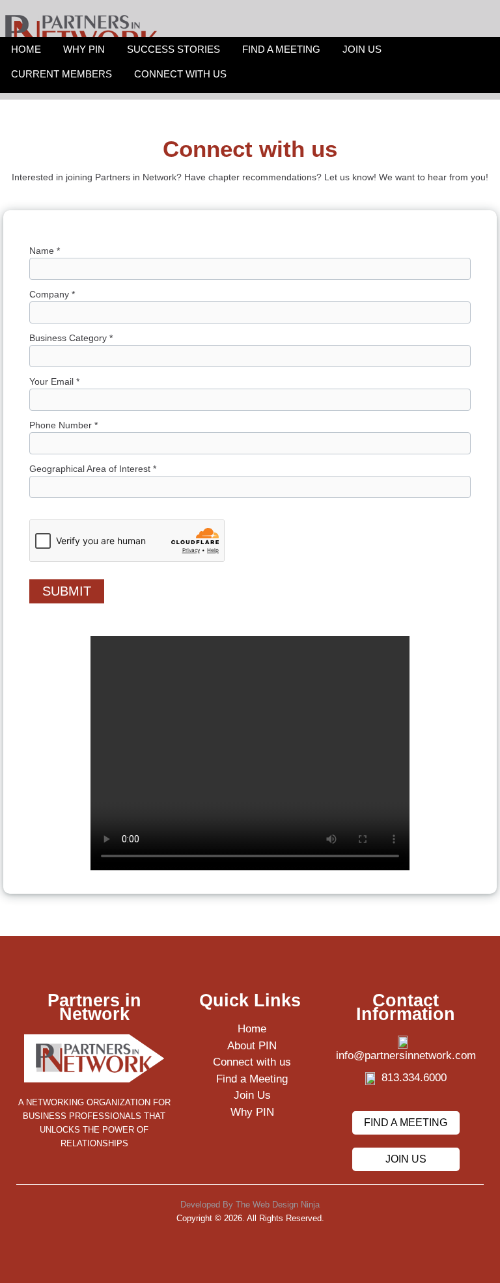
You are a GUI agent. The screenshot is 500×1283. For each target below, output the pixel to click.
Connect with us (180, 73)
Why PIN (84, 49)
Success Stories (173, 49)
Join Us (362, 49)
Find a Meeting (281, 49)
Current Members (61, 73)
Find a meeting (405, 1122)
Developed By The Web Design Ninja (250, 1204)
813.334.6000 (414, 1077)
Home (26, 49)
